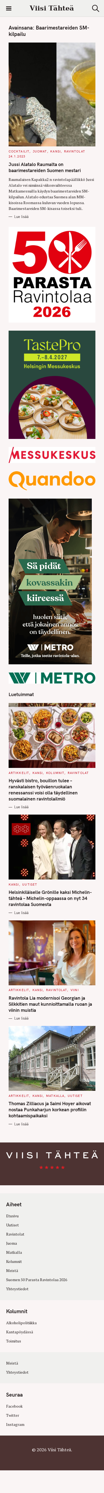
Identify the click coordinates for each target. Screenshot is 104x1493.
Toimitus (13, 1340)
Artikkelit (19, 773)
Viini (74, 990)
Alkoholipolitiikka (21, 1322)
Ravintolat (74, 151)
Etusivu (12, 1215)
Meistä (12, 1270)
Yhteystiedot (17, 1288)
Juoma (11, 1243)
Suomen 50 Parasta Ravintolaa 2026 (36, 1279)
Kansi (55, 151)
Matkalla (55, 1096)
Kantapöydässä (19, 1331)
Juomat (40, 151)
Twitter (12, 1415)
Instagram (15, 1424)
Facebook (14, 1406)
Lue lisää (21, 216)
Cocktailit (19, 151)
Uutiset (29, 884)
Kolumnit (55, 773)
